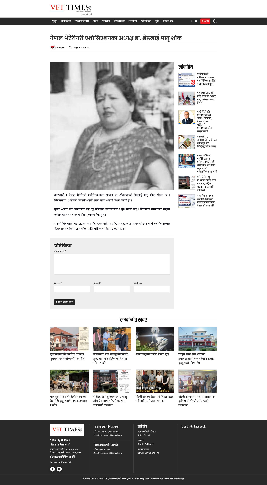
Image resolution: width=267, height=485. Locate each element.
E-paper (205, 21)
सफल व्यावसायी (82, 21)
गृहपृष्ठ (54, 21)
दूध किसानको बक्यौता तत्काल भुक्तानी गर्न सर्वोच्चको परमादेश (67, 356)
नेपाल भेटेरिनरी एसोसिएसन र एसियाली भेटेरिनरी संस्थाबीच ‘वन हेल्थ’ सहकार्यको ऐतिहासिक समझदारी (207, 163)
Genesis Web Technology (173, 478)
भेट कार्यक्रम (119, 21)
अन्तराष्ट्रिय (132, 21)
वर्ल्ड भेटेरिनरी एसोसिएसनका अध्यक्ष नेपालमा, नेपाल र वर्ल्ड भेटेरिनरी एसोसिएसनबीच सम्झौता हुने (204, 121)
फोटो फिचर (146, 21)
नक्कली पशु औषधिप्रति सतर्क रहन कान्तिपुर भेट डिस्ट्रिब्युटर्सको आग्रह (207, 142)
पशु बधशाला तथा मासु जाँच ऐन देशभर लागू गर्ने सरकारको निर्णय (206, 98)
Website (138, 283)
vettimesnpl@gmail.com (111, 435)
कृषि (157, 21)
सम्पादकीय (66, 21)
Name (58, 283)
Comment (60, 251)
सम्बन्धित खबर (133, 320)
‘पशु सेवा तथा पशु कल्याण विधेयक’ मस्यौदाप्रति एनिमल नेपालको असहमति (206, 201)
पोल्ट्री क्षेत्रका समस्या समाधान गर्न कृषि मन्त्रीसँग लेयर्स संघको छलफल (197, 401)
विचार (95, 21)
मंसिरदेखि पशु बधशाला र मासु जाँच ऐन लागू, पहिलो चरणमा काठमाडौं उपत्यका (206, 183)
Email (97, 283)
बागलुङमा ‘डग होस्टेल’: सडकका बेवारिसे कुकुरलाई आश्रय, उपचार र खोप (68, 401)
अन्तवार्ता (106, 21)
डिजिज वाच (168, 21)
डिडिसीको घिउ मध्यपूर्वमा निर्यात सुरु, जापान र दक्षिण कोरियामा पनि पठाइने (110, 359)
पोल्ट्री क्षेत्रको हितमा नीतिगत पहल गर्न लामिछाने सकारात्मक (154, 399)
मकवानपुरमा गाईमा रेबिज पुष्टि (152, 354)
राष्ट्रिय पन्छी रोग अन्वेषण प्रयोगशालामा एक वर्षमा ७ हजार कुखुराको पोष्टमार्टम (196, 359)
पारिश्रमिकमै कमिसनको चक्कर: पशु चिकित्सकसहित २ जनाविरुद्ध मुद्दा (206, 79)
